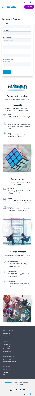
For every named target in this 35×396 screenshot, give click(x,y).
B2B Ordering (7, 351)
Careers (5, 372)
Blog (4, 374)
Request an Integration (9, 361)
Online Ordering (7, 344)
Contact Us (6, 333)
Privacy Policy (7, 336)
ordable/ (11, 7)
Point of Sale (6, 349)
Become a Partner (8, 359)
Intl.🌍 (30, 2)
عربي (25, 2)
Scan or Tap (6, 346)
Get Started (29, 6)
